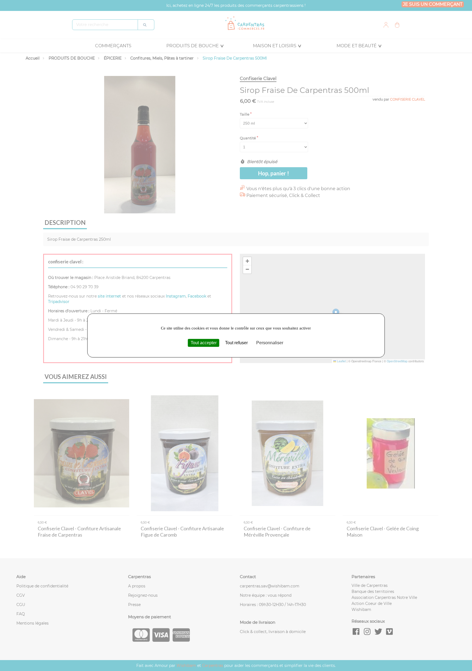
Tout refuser (236, 342)
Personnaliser (269, 342)
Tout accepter (204, 342)
